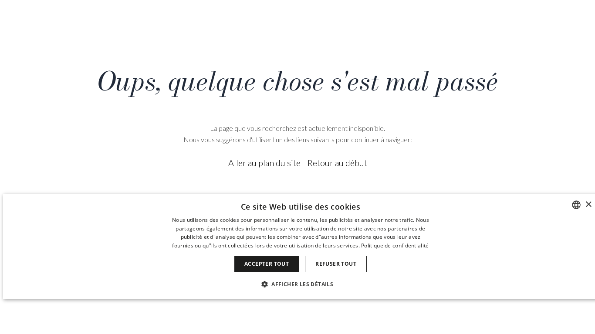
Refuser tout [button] (335, 263)
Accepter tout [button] (266, 263)
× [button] (588, 204)
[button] (300, 284)
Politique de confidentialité (395, 245)
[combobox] (576, 204)
